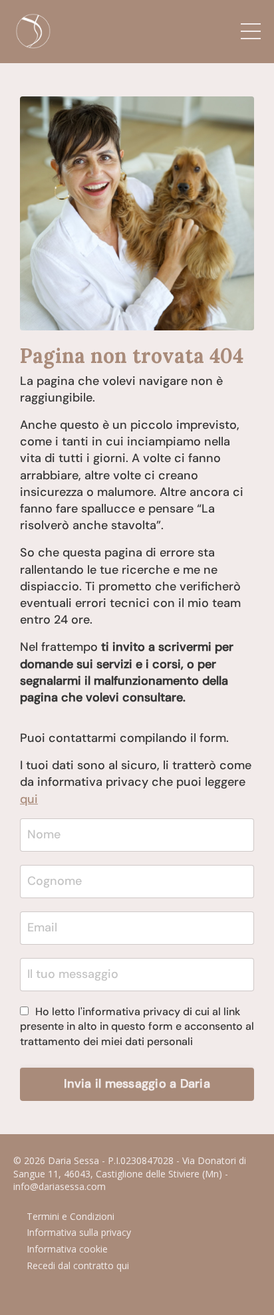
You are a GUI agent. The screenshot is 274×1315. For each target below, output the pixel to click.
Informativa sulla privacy (79, 1232)
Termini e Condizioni (70, 1216)
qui (29, 799)
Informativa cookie (67, 1249)
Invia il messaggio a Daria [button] (137, 1084)
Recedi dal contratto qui (78, 1265)
